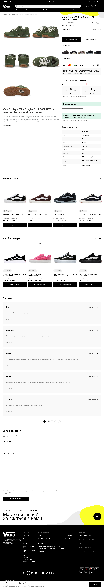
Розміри (65, 10)
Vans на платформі (27, 558)
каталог (26, 532)
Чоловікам (37, 10)
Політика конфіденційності (49, 546)
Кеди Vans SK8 (29, 562)
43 (76, 33)
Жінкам (28, 10)
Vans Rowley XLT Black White (62, 215)
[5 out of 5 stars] (16, 436)
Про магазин (56, 10)
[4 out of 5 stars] (13, 436)
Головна (5, 14)
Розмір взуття (44, 538)
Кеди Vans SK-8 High (29, 547)
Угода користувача (46, 543)
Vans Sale (46, 10)
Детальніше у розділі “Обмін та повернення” (74, 120)
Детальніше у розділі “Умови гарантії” (72, 108)
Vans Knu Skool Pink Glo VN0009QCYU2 (38, 275)
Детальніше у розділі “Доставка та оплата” (74, 96)
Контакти (85, 10)
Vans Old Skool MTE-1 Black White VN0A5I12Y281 (90, 215)
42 (66, 33)
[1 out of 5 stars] (4, 436)
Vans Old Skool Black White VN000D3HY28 (14, 275)
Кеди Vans (19, 10)
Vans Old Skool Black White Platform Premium (65, 275)
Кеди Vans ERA (29, 541)
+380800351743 (7, 1)
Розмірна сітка (96, 29)
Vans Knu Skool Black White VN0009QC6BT (14, 215)
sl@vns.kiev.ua (38, 573)
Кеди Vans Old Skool (29, 554)
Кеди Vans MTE (29, 543)
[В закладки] (58, 17)
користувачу (43, 532)
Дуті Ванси (27, 535)
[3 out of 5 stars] (10, 436)
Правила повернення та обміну (51, 548)
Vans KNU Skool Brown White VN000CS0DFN (37, 215)
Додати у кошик (91, 39)
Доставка (76, 10)
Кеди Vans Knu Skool (29, 550)
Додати (8, 211)
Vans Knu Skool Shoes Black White (88, 275)
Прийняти (95, 584)
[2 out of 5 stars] (7, 436)
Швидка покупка (71, 39)
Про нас (67, 532)
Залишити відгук (16, 498)
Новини (41, 551)
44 (87, 33)
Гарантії (41, 535)
